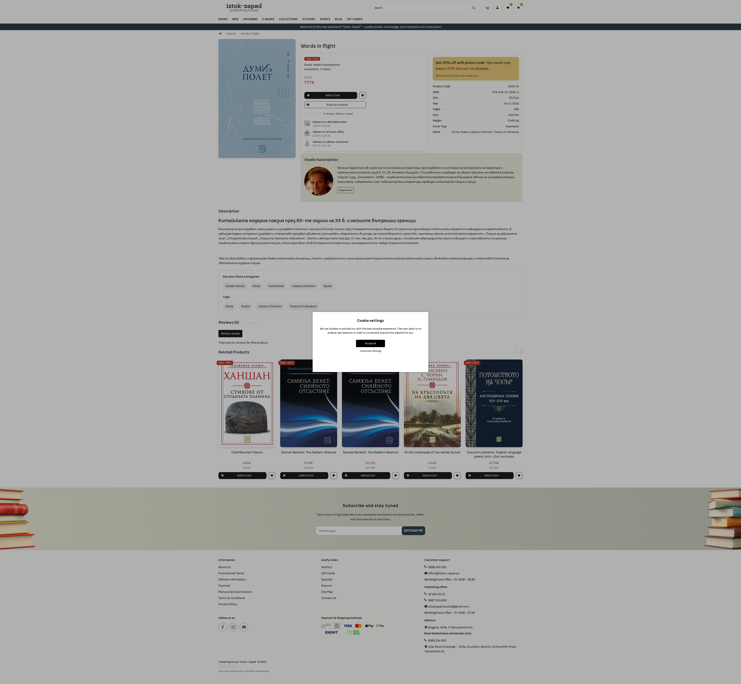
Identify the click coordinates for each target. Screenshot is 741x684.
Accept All (370, 343)
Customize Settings (370, 350)
